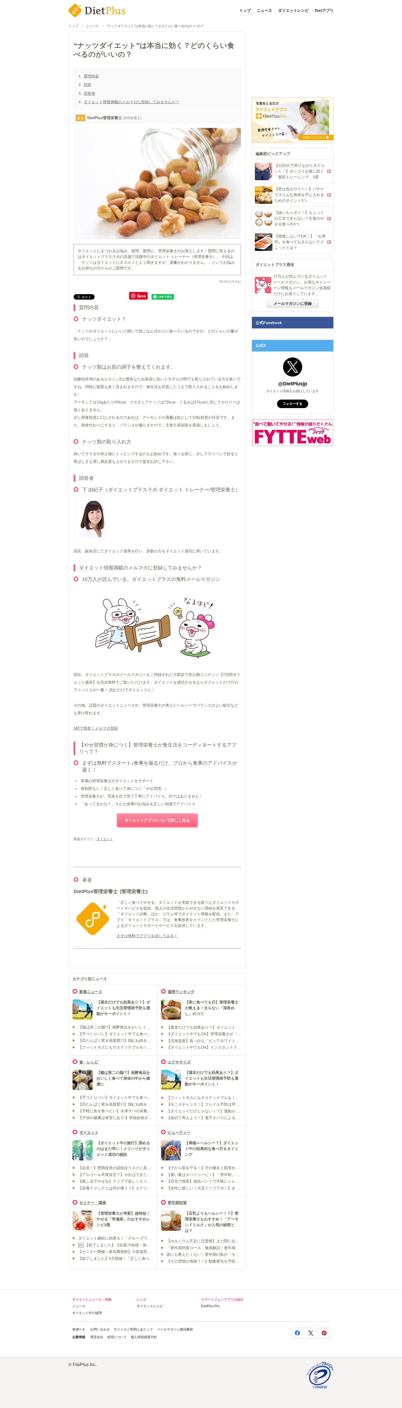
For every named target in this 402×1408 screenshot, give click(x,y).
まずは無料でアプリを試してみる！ (147, 936)
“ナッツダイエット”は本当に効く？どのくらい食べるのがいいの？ (155, 26)
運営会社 (96, 1337)
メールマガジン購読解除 (175, 1329)
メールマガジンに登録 (292, 303)
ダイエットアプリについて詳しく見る (157, 820)
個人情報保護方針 (144, 1337)
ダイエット (105, 839)
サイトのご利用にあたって (133, 1329)
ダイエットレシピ (293, 10)
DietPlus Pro (210, 1306)
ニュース (264, 10)
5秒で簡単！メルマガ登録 (96, 728)
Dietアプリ (324, 10)
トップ (245, 10)
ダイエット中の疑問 (87, 1313)
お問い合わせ (100, 1329)
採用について (117, 1337)
